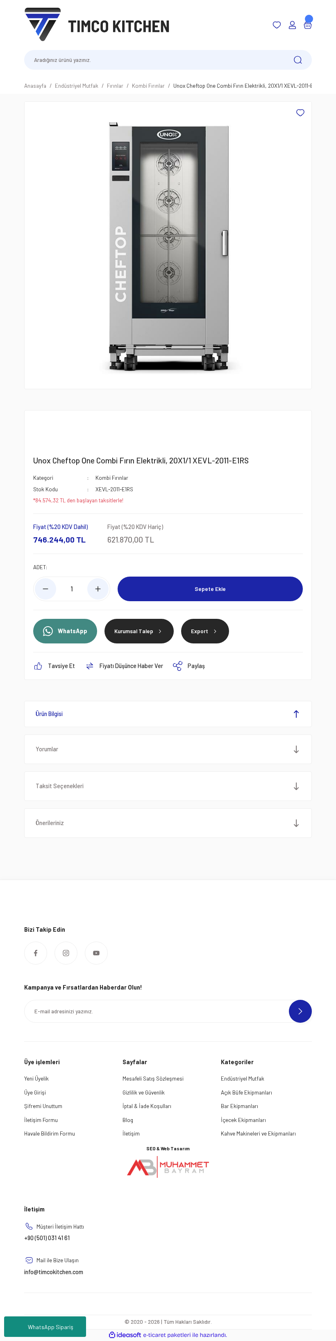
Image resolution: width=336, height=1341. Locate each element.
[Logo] (97, 24)
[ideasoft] (125, 1335)
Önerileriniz (50, 822)
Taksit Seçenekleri (60, 785)
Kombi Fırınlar (111, 477)
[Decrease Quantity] (45, 589)
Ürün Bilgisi (49, 713)
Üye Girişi (35, 1092)
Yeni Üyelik (36, 1078)
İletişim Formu (41, 1119)
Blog (128, 1119)
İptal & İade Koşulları (147, 1105)
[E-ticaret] (167, 1335)
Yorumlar (47, 749)
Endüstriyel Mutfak (242, 1078)
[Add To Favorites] (300, 113)
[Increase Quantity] (98, 589)
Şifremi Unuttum (43, 1105)
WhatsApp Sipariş (50, 1326)
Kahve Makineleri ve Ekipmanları (258, 1133)
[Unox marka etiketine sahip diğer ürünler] (53, 430)
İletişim (131, 1133)
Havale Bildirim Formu (49, 1133)
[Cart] (308, 25)
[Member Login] (292, 25)
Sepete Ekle (210, 588)
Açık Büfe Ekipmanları (246, 1092)
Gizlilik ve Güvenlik (144, 1092)
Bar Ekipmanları (239, 1105)
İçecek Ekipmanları (243, 1119)
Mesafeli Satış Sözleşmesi (153, 1078)
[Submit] (300, 1011)
